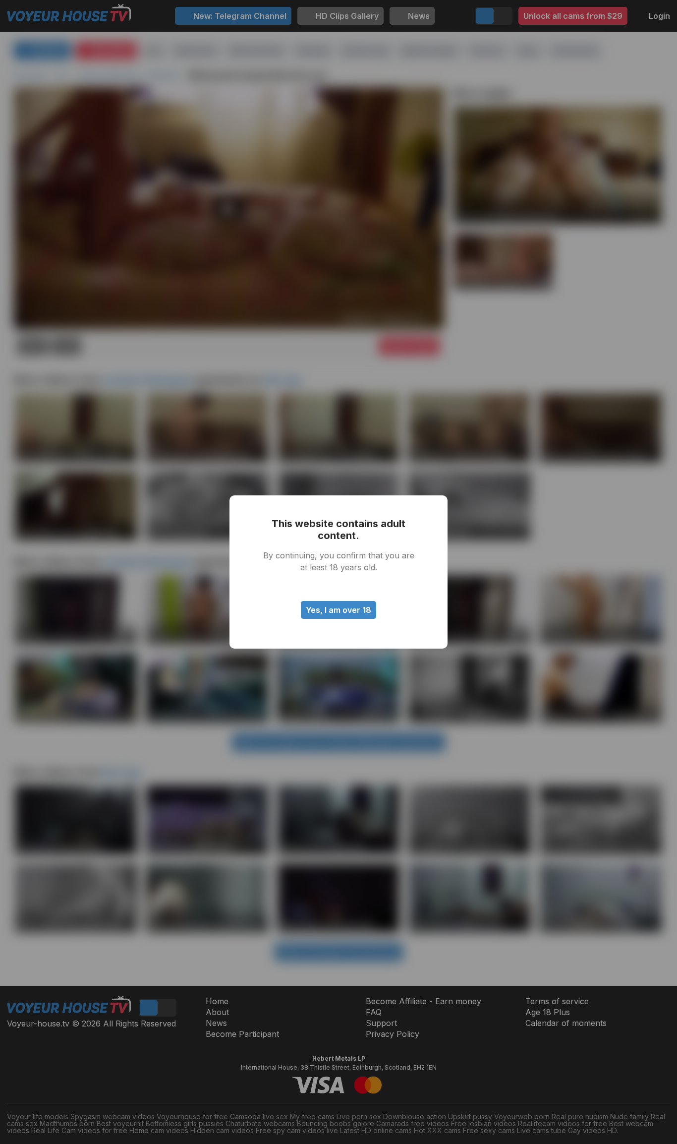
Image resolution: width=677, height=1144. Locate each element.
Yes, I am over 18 (338, 610)
